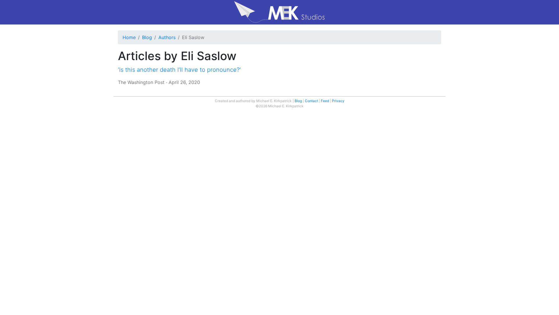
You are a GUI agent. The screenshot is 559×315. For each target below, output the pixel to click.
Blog (147, 37)
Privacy (338, 101)
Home (129, 37)
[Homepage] (279, 12)
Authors (167, 37)
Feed (325, 101)
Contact (311, 101)
